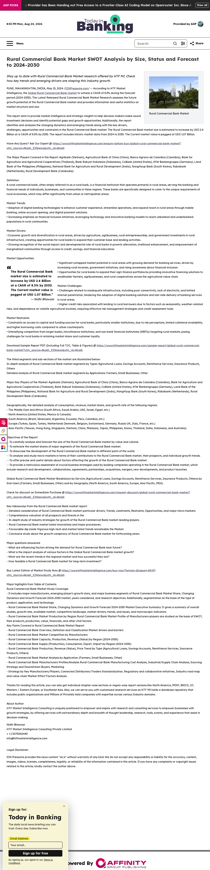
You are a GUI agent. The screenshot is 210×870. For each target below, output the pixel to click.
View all (202, 5)
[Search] (175, 43)
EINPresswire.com (76, 88)
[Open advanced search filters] (183, 43)
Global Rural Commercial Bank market (52, 93)
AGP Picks (10, 5)
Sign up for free (35, 853)
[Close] (64, 806)
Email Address (19, 838)
